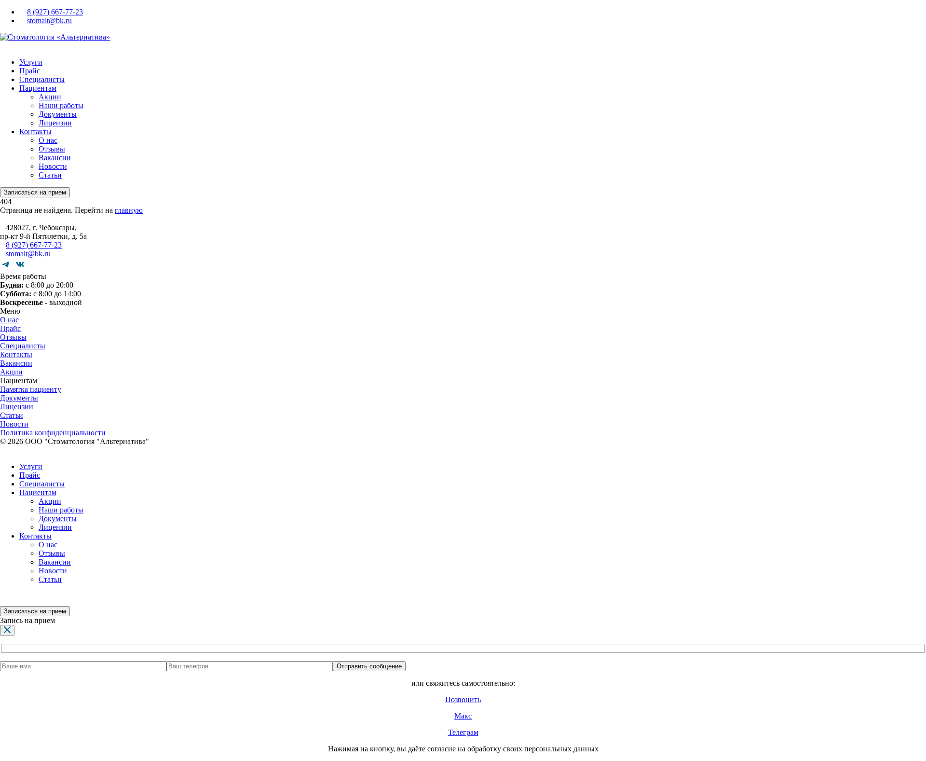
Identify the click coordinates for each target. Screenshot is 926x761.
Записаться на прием (35, 192)
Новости (53, 166)
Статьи (50, 175)
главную (129, 210)
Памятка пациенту (30, 389)
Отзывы (52, 149)
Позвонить (463, 699)
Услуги (30, 62)
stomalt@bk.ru (49, 20)
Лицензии (55, 123)
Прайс (29, 71)
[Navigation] (3, 46)
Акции (50, 97)
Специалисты (42, 79)
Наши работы (61, 105)
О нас (48, 140)
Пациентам (37, 88)
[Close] (7, 630)
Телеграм (463, 732)
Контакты (35, 131)
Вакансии (55, 157)
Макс (463, 716)
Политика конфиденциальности (53, 433)
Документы (58, 114)
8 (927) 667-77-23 (55, 12)
